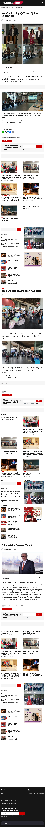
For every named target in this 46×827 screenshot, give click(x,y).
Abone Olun (39, 146)
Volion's (27, 821)
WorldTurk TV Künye (5, 790)
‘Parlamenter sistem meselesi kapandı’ (8, 803)
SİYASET (9, 195)
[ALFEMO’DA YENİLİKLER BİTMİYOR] (11, 210)
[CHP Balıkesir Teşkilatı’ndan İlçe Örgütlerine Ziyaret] (3, 282)
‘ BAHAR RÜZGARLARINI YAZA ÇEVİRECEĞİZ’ (35, 793)
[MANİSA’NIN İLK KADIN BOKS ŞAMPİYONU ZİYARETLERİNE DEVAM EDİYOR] (11, 167)
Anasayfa (3, 7)
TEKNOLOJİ (29, 789)
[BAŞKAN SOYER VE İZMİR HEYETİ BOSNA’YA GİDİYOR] (33, 189)
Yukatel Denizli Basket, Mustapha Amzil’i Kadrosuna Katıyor (9, 240)
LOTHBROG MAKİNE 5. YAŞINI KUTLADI (34, 792)
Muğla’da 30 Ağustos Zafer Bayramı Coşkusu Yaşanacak (10, 237)
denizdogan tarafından (29, 236)
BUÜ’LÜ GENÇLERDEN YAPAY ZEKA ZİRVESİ (35, 790)
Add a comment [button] (7, 140)
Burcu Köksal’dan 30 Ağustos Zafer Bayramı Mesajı (10, 244)
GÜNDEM (5, 195)
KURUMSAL (3, 789)
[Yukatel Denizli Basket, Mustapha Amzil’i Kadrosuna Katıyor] (3, 262)
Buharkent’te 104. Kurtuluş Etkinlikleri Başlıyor (10, 242)
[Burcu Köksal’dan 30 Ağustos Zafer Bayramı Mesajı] (3, 275)
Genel (3, 195)
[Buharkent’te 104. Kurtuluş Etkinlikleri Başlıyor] (3, 268)
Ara (19, 229)
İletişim (2, 793)
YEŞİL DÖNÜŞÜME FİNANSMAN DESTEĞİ (8, 799)
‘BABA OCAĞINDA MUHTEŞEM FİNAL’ (8, 802)
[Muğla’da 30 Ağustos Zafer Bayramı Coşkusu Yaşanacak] (3, 255)
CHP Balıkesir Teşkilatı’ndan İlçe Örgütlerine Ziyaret (10, 247)
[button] (2, 3)
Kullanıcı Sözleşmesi (17, 815)
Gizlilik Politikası (4, 792)
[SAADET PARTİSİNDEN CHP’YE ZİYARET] (33, 167)
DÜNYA (2, 797)
